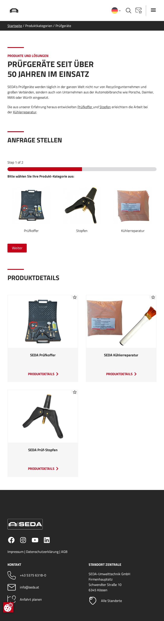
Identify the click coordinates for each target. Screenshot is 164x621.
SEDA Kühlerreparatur (121, 355)
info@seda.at (29, 587)
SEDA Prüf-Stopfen (42, 450)
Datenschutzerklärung (42, 551)
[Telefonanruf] (11, 575)
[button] (138, 10)
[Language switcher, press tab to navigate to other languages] (116, 10)
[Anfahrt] (11, 599)
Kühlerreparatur (24, 112)
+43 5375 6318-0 (33, 575)
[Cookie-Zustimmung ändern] (8, 607)
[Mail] (11, 587)
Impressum (15, 551)
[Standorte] (93, 601)
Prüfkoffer (85, 106)
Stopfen (105, 106)
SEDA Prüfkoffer (43, 355)
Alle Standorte (111, 600)
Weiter (17, 248)
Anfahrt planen (31, 599)
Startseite (14, 25)
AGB (64, 551)
